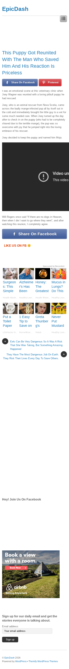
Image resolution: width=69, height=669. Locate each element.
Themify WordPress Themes (43, 661)
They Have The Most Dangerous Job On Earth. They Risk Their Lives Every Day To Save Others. (34, 356)
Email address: (10, 626)
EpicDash (15, 9)
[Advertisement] (31, 433)
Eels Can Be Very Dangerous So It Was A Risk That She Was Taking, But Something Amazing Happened (33, 345)
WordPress (21, 661)
